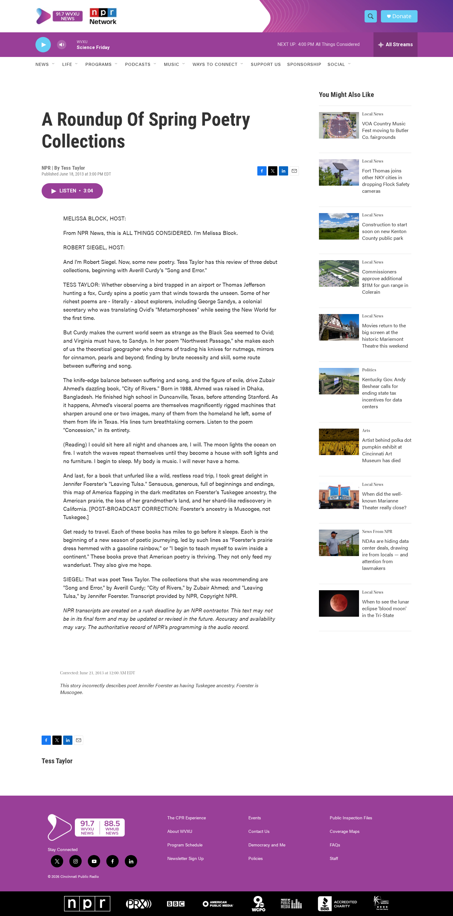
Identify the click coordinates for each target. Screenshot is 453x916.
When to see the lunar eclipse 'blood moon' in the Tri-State (385, 608)
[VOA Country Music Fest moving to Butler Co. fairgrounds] (339, 125)
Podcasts (138, 64)
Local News (372, 114)
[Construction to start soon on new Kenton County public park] (339, 226)
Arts (366, 430)
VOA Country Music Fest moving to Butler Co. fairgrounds (385, 130)
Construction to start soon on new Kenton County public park (384, 231)
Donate (401, 16)
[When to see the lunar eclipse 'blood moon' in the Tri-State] (339, 603)
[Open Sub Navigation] (53, 64)
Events (254, 817)
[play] (43, 44)
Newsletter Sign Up (185, 858)
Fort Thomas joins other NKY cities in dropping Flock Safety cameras (386, 180)
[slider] (71, 44)
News (42, 64)
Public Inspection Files (351, 817)
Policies (255, 858)
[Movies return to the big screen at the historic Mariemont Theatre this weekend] (339, 327)
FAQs (335, 844)
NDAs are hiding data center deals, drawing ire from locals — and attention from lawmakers (385, 554)
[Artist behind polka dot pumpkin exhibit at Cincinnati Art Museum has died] (339, 442)
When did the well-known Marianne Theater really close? (384, 500)
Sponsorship (304, 64)
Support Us (266, 64)
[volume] (61, 45)
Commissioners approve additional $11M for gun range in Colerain (385, 281)
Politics (369, 370)
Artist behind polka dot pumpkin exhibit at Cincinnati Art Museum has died (386, 450)
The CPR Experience (186, 817)
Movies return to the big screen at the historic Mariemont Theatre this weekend (385, 335)
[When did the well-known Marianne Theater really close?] (339, 495)
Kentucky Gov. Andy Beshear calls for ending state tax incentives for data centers (384, 393)
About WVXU (179, 831)
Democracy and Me (266, 844)
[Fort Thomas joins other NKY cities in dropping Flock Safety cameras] (339, 172)
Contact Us (259, 831)
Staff (334, 858)
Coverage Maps (345, 831)
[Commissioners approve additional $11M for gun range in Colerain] (339, 273)
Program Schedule (184, 844)
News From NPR (377, 531)
